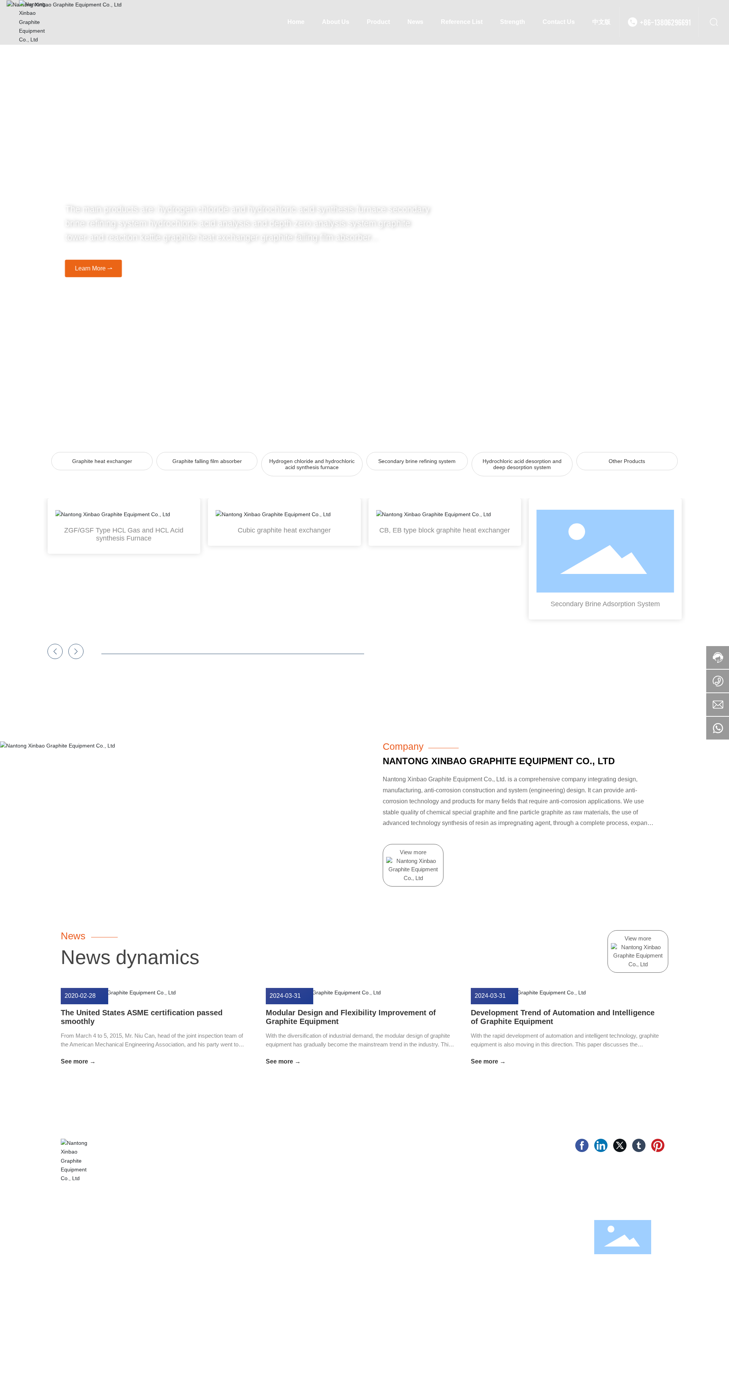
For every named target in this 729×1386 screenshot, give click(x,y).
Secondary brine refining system (417, 461)
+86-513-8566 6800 (541, 1237)
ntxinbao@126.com (537, 1261)
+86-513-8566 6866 (481, 1237)
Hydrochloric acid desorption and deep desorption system (522, 464)
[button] (55, 651)
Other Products (627, 461)
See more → (78, 1061)
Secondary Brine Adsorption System (605, 604)
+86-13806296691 (665, 22)
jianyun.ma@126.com (477, 1261)
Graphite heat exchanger (102, 461)
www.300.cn (577, 1366)
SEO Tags (607, 1366)
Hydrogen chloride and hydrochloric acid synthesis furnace (312, 464)
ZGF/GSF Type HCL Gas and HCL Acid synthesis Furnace (123, 534)
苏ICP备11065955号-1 (501, 1366)
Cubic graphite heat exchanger (284, 530)
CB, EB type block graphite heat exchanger (444, 530)
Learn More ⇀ (87, 268)
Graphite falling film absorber (207, 461)
